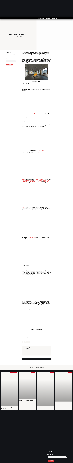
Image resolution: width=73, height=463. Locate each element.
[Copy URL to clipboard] (14, 55)
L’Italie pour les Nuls (9, 454)
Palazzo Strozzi (42, 335)
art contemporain (25, 335)
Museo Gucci (36, 113)
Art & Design (48, 18)
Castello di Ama (39, 181)
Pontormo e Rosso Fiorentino (27, 305)
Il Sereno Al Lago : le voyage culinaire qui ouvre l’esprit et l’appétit (26, 401)
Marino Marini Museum (40, 179)
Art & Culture (18, 32)
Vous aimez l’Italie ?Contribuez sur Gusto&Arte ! (31, 453)
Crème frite (58, 402)
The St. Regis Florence (25, 124)
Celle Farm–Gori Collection (28, 180)
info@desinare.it (33, 237)
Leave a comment (36, 358)
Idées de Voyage (9, 452)
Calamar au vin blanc (41, 407)
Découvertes (58, 18)
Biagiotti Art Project (32, 181)
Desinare (23, 207)
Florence (31, 335)
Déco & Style (8, 459)
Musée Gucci (35, 335)
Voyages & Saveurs (41, 18)
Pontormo (47, 335)
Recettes (53, 18)
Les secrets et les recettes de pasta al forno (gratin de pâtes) (8, 408)
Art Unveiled (40, 152)
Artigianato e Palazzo (44, 267)
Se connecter (24, 447)
